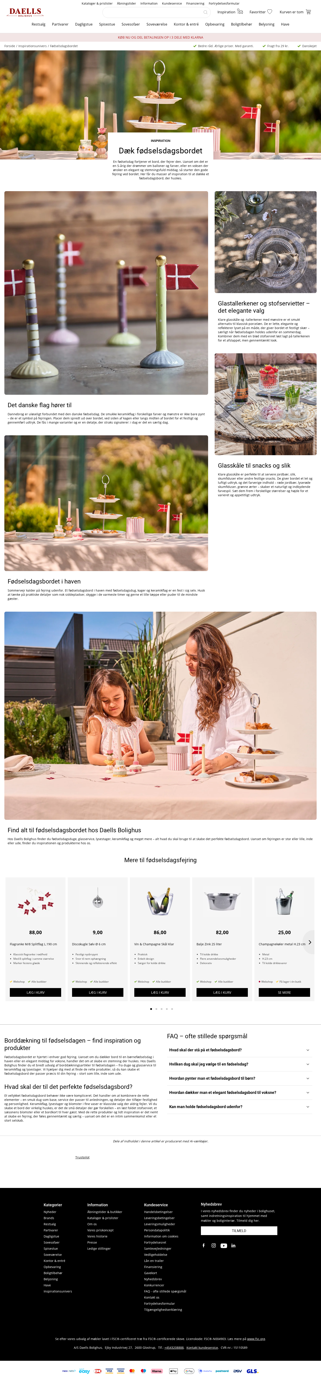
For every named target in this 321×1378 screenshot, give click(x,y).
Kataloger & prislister (97, 3)
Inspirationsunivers (32, 46)
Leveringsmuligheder (159, 1224)
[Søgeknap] (205, 12)
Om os (92, 1224)
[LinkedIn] (233, 1245)
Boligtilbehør (241, 24)
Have (285, 24)
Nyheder (50, 1212)
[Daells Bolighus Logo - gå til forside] (25, 12)
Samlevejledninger (157, 1248)
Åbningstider (126, 3)
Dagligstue (84, 24)
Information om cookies (161, 1236)
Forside (9, 46)
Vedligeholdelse (155, 1255)
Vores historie (97, 1236)
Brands (49, 1218)
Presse (92, 1242)
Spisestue (107, 24)
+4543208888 (174, 1347)
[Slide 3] (161, 1009)
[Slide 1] (151, 1009)
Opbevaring (214, 24)
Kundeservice (172, 3)
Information (149, 3)
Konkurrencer (154, 1285)
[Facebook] (204, 1245)
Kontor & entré (186, 24)
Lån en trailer (154, 1261)
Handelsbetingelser (158, 1212)
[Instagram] (214, 1245)
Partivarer (60, 24)
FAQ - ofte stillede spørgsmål (165, 1291)
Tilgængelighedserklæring (163, 1310)
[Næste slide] (308, 942)
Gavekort (150, 1273)
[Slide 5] (172, 1009)
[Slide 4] (166, 1009)
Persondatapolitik (157, 1230)
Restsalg (38, 24)
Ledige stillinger (99, 1248)
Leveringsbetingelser (159, 1218)
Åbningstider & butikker (104, 1212)
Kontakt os (151, 1297)
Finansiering (195, 3)
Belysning (266, 24)
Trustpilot (82, 1157)
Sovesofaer (131, 24)
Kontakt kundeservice (202, 1347)
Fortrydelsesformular (224, 3)
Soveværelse (157, 24)
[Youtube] (224, 1245)
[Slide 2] (156, 1009)
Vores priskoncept (100, 1230)
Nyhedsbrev (153, 1279)
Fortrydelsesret (155, 1242)
